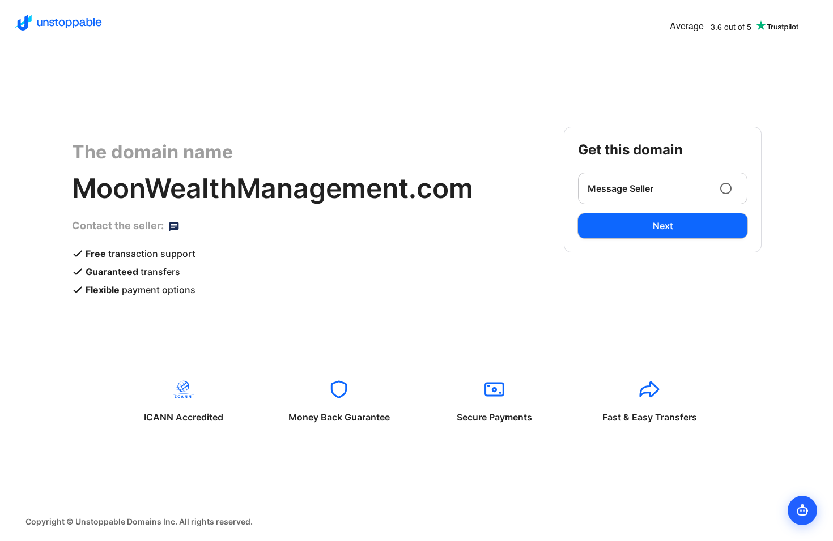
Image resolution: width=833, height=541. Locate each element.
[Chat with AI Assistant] (802, 510)
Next (663, 225)
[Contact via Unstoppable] (174, 225)
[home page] (58, 22)
